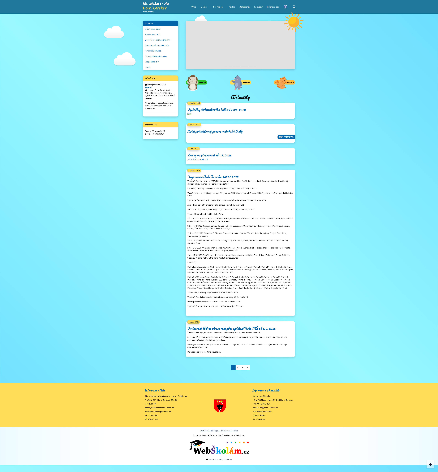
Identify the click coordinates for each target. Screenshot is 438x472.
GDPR (147, 67)
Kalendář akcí (273, 7)
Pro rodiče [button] (218, 7)
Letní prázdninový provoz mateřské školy (215, 131)
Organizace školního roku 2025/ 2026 (213, 177)
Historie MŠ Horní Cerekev (156, 56)
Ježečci (202, 82)
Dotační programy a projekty (157, 40)
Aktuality (149, 23)
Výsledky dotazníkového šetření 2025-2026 (216, 109)
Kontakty (258, 7)
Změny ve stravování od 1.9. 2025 (209, 155)
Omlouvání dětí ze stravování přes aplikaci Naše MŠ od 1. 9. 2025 (231, 328)
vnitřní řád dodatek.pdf (197, 159)
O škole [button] (204, 7)
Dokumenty (245, 7)
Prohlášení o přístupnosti (211, 431)
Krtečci (246, 82)
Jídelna (232, 7)
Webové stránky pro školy (220, 459)
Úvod (193, 7)
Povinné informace (153, 51)
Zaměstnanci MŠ (152, 34)
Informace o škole (152, 29)
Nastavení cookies (230, 431)
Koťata (290, 82)
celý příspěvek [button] (286, 137)
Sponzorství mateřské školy (157, 45)
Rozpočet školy (152, 62)
